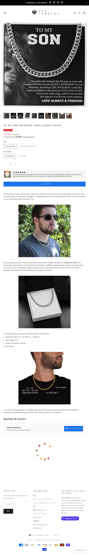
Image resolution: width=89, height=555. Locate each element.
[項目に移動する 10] (69, 116)
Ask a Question (74, 429)
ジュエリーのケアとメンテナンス (44, 503)
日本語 (56, 535)
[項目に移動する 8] (55, 116)
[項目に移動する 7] (48, 116)
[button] (44, 137)
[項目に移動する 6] (41, 116)
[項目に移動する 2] (13, 116)
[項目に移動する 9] (62, 116)
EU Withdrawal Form (40, 524)
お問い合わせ (37, 528)
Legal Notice (37, 517)
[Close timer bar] (86, 2)
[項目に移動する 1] (6, 116)
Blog (34, 496)
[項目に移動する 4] (27, 116)
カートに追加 (44, 184)
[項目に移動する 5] (34, 116)
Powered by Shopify (53, 540)
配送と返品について (40, 510)
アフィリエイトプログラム (42, 499)
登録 (8, 511)
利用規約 (36, 521)
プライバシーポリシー (40, 514)
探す (34, 506)
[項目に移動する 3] (20, 116)
